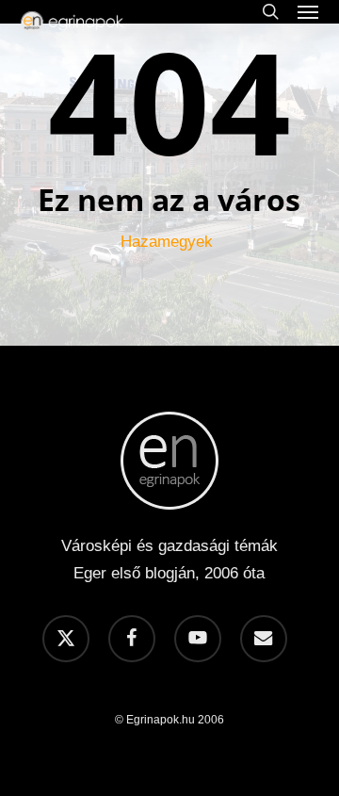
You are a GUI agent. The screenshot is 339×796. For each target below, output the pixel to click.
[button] (308, 11)
